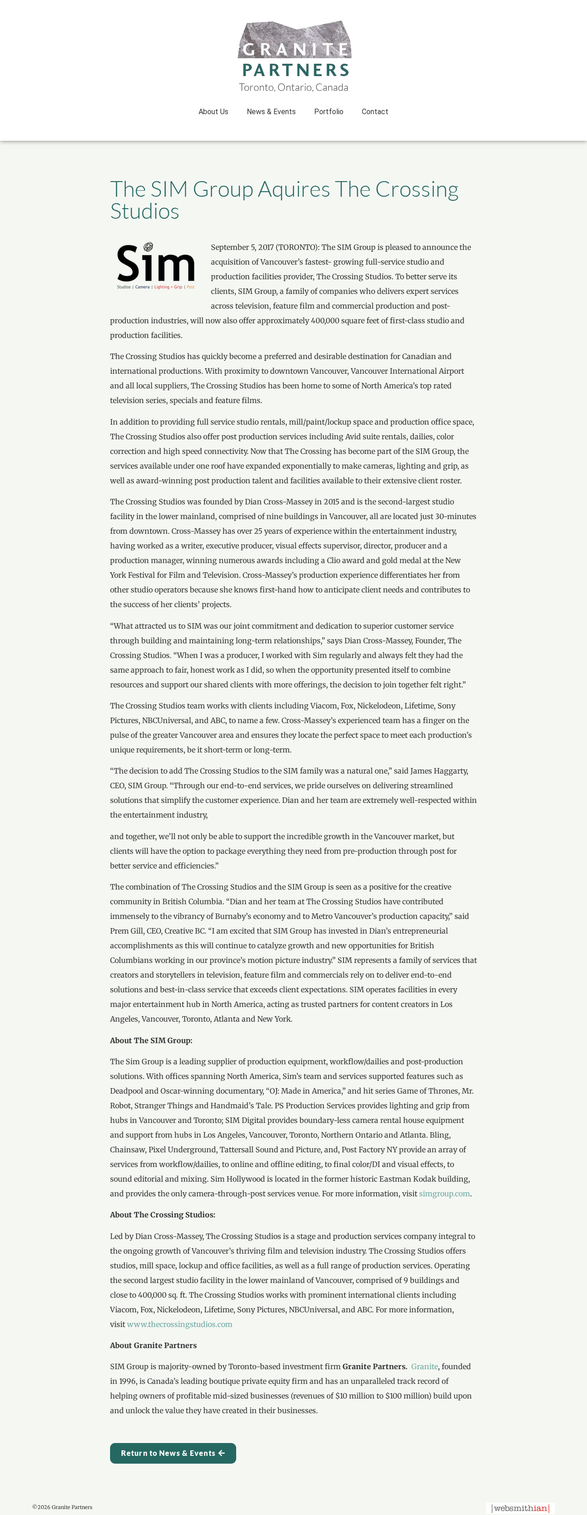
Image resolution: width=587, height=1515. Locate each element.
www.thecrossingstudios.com (180, 1324)
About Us (213, 111)
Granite (424, 1366)
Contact (375, 111)
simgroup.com (444, 1193)
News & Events (271, 111)
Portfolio (328, 111)
